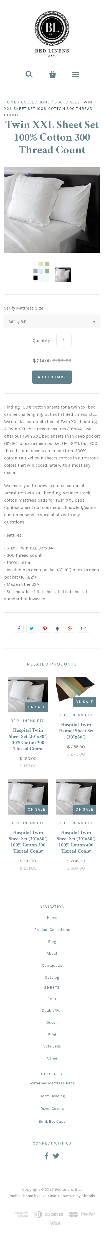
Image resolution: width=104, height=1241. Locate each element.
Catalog (52, 977)
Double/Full (52, 1010)
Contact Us (52, 965)
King (52, 1034)
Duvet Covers (52, 1108)
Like (19, 628)
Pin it (45, 628)
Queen (52, 1022)
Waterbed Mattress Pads (52, 1083)
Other (52, 1058)
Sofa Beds (52, 1046)
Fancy (57, 628)
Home (10, 102)
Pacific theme (20, 1195)
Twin (52, 998)
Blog (52, 941)
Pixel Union (49, 1195)
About (52, 953)
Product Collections (52, 929)
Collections (35, 102)
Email (83, 628)
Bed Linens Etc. (28, 720)
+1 (70, 628)
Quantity (41, 340)
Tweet (31, 628)
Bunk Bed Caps (52, 1121)
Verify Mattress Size (23, 308)
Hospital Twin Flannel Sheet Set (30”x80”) (76, 731)
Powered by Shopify (77, 1195)
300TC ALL (65, 102)
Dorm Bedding (52, 1096)
